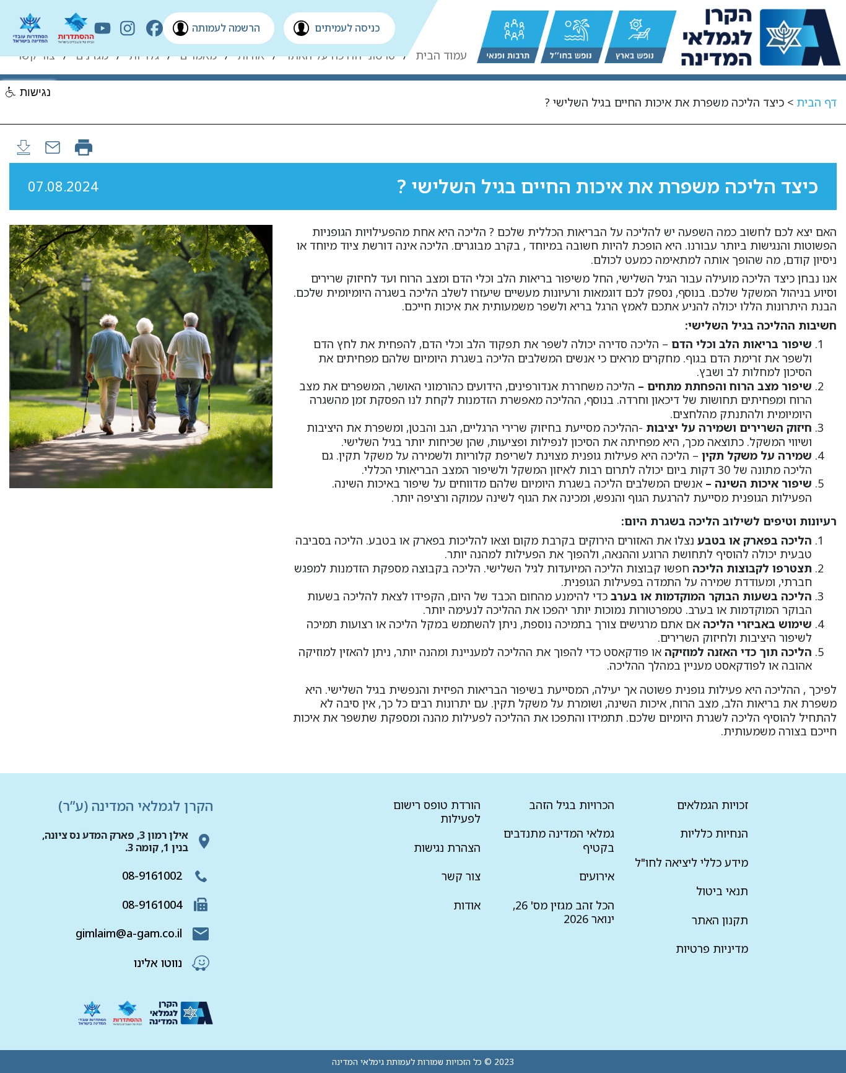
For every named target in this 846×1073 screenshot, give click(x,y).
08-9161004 (152, 904)
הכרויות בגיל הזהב (571, 804)
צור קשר (461, 876)
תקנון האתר (720, 920)
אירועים (596, 876)
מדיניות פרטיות (712, 948)
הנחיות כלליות (714, 833)
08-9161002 (152, 875)
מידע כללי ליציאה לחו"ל (691, 862)
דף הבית (816, 102)
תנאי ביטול (722, 890)
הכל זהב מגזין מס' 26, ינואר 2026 (563, 912)
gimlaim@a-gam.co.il (129, 933)
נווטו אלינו (158, 962)
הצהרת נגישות (447, 847)
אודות (467, 905)
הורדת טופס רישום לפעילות (437, 811)
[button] (28, 93)
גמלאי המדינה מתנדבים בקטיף (559, 840)
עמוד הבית (441, 55)
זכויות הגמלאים (712, 804)
